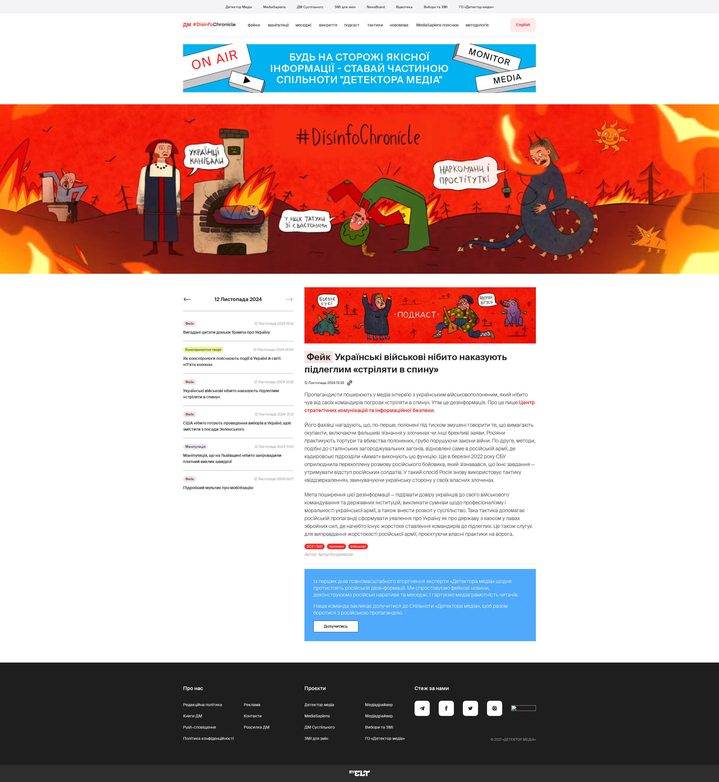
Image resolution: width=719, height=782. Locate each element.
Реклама (252, 704)
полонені (336, 546)
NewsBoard (376, 7)
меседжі (303, 25)
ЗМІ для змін (345, 7)
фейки (254, 25)
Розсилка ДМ (257, 727)
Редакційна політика (202, 704)
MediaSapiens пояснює (437, 25)
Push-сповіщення (199, 727)
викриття (328, 25)
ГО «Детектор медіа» (476, 7)
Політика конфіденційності (208, 738)
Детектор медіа (319, 704)
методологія (477, 25)
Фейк (319, 357)
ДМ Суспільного (310, 7)
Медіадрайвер (379, 704)
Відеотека (404, 7)
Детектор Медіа (239, 7)
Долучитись (336, 626)
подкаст (352, 25)
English (523, 24)
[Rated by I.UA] (523, 709)
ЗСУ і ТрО (314, 546)
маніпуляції (278, 25)
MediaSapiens (274, 7)
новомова (399, 25)
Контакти (253, 715)
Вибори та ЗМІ (436, 7)
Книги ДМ (192, 715)
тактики (375, 25)
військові (358, 546)
